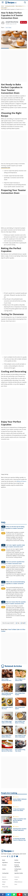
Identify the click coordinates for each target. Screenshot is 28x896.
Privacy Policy (5, 886)
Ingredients (5, 862)
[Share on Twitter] (8, 894)
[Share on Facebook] (3, 894)
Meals (3, 860)
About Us (4, 877)
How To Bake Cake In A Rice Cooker (13, 630)
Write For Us (4, 879)
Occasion (4, 865)
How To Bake (4, 7)
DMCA (3, 884)
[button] (25, 894)
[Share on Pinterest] (23, 22)
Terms (15, 884)
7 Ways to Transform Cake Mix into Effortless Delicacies (19, 820)
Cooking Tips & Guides (10, 6)
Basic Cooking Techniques (21, 6)
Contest (16, 879)
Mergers (4, 882)
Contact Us (16, 877)
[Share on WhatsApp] (14, 894)
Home (2, 6)
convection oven (5, 167)
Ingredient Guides (18, 873)
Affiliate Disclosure (18, 882)
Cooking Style (5, 873)
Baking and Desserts (21, 481)
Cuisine (4, 869)
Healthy (16, 860)
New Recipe (17, 862)
